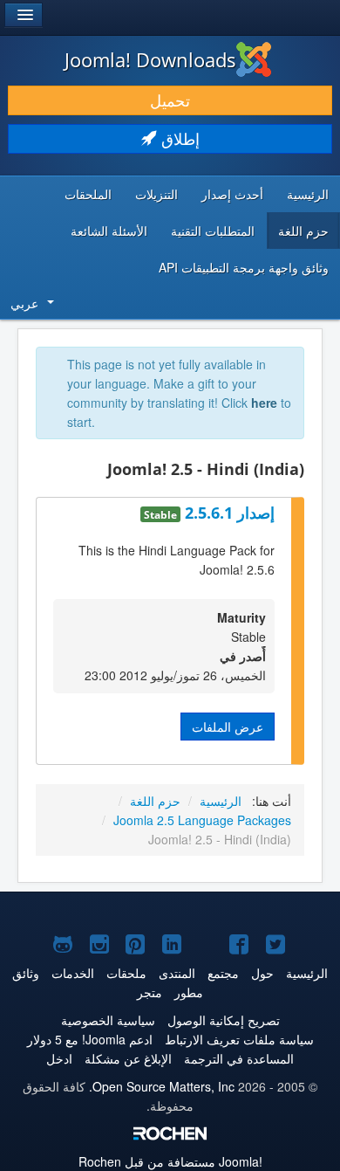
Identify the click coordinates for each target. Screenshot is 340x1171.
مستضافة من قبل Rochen (170, 1161)
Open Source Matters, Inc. (162, 1086)
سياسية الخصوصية (108, 1020)
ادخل (59, 1058)
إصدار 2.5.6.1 (227, 512)
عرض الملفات (227, 726)
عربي (24, 303)
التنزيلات (156, 194)
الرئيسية (308, 194)
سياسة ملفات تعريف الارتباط (239, 1039)
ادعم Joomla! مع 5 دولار (90, 1039)
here (264, 402)
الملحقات (88, 194)
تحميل (170, 100)
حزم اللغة (303, 230)
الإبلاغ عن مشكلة (128, 1058)
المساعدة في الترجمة (239, 1058)
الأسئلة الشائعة (109, 230)
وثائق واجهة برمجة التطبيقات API (244, 267)
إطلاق (178, 138)
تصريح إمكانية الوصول (223, 1020)
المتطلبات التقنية (213, 230)
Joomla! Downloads (150, 59)
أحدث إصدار (232, 194)
